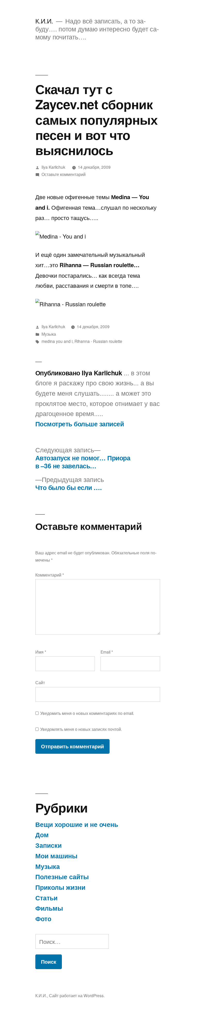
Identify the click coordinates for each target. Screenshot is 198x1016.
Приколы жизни (60, 887)
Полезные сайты (62, 876)
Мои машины (56, 855)
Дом (42, 834)
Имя (40, 652)
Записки (48, 845)
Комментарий (49, 575)
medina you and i (57, 341)
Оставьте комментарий (64, 174)
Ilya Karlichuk (53, 167)
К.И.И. (44, 20)
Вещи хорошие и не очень (76, 824)
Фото (43, 918)
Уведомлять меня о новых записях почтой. (81, 729)
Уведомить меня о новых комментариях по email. (87, 713)
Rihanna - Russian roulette (98, 341)
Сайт (40, 682)
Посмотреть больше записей (79, 424)
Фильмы (49, 908)
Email (107, 652)
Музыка (49, 334)
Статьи (46, 897)
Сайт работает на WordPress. (77, 995)
